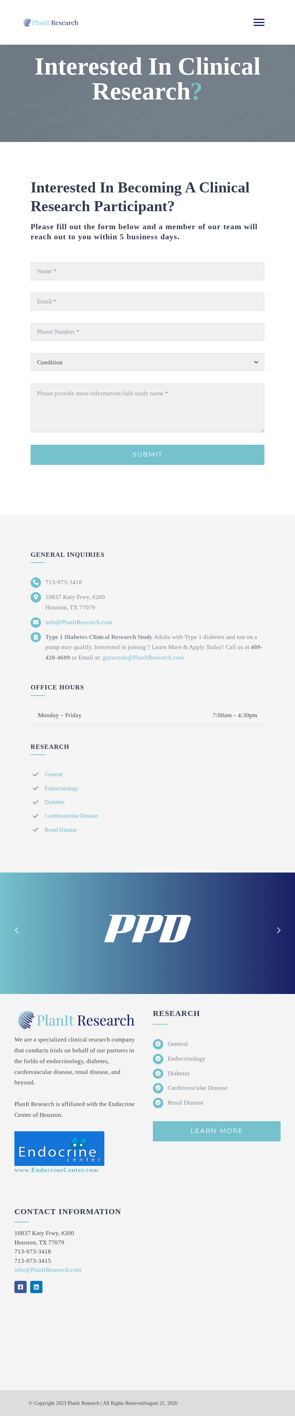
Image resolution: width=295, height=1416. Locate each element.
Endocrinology (61, 788)
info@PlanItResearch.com (78, 622)
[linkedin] (36, 1287)
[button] (16, 929)
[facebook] (20, 1287)
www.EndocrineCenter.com (56, 1169)
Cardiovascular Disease (71, 816)
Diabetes (54, 802)
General (54, 774)
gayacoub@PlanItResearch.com (143, 657)
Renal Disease (61, 830)
